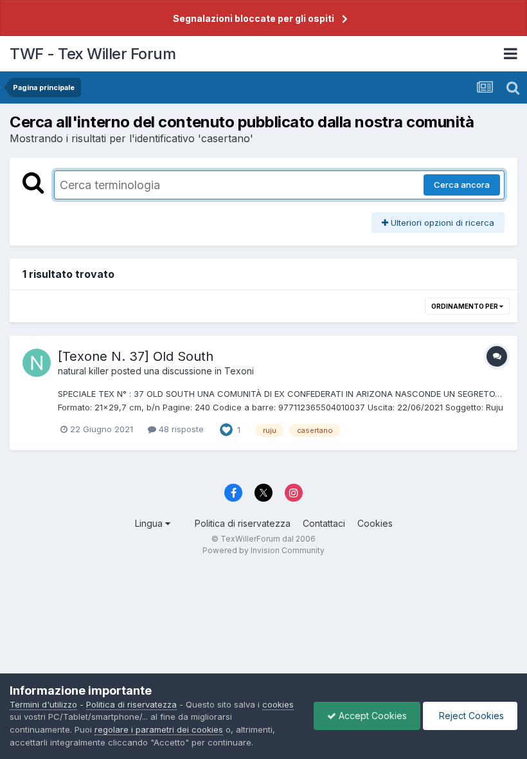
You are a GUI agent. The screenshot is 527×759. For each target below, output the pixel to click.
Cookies (375, 523)
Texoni (239, 370)
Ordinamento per (465, 306)
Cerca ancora (462, 184)
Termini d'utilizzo (43, 704)
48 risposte (180, 429)
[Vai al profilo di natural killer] (36, 363)
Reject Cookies (470, 715)
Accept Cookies (371, 715)
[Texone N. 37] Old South (135, 356)
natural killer (83, 370)
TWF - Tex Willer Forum (92, 53)
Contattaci (324, 523)
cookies (278, 704)
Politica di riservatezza (242, 523)
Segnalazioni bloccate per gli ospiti (253, 18)
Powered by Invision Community (263, 550)
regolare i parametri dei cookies (158, 729)
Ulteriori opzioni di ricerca (441, 222)
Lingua (150, 523)
